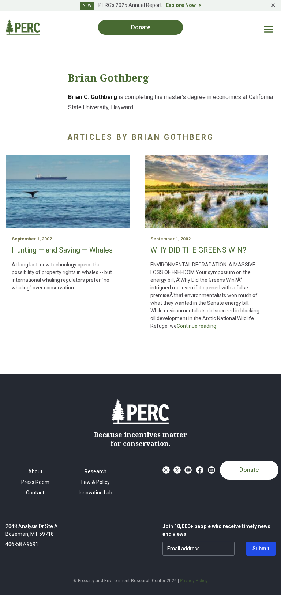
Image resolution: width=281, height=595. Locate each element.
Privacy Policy (194, 580)
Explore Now (181, 5)
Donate (249, 469)
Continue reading (196, 326)
